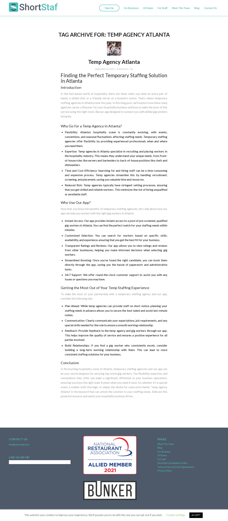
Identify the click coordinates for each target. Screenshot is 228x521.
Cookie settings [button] (175, 515)
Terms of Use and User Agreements (175, 467)
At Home (162, 455)
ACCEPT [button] (196, 515)
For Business (163, 451)
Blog (159, 447)
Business (123, 69)
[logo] (33, 8)
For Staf (161, 459)
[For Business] (114, 48)
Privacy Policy (164, 470)
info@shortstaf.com (19, 444)
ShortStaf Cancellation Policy (172, 463)
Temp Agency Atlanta (114, 62)
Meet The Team (165, 444)
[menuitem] (109, 8)
